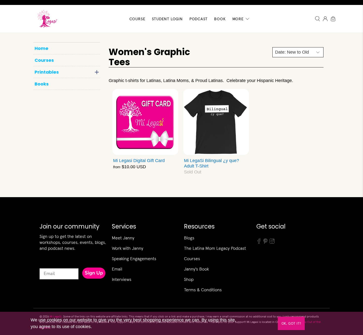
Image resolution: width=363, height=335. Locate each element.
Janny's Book (196, 269)
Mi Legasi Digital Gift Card (139, 160)
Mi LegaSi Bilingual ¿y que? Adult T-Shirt (211, 163)
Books (42, 84)
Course (137, 18)
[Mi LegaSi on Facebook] (259, 242)
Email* (46, 264)
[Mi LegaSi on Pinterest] (265, 242)
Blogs (189, 238)
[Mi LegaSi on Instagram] (272, 242)
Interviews (121, 279)
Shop (189, 279)
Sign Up (94, 273)
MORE (238, 18)
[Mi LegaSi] (46, 18)
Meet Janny (123, 238)
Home (41, 48)
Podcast (198, 18)
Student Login (167, 18)
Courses (44, 60)
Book (219, 18)
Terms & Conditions (203, 290)
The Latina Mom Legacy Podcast (215, 248)
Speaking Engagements (134, 258)
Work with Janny (127, 248)
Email (117, 269)
